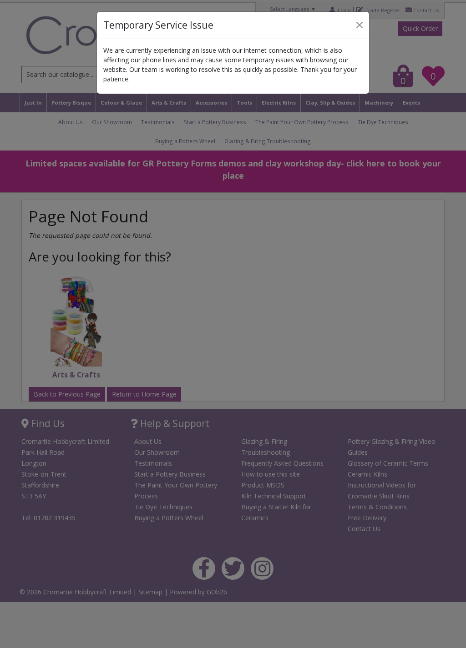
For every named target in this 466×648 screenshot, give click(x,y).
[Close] (359, 25)
